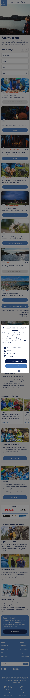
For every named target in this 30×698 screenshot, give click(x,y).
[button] (23, 371)
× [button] (26, 328)
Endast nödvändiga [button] (16, 366)
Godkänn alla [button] (16, 361)
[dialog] (15, 349)
